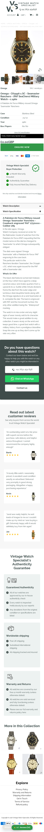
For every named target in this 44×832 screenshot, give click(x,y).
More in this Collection (22, 726)
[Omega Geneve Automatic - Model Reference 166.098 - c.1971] (11, 750)
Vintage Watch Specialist (21, 818)
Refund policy (22, 804)
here (24, 712)
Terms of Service (22, 801)
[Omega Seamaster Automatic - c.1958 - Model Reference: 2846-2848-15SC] (32, 774)
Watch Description (11, 206)
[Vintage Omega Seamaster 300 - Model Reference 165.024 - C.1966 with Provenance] (32, 750)
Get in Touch (22, 798)
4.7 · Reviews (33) (23, 827)
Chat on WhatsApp (24, 378)
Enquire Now (22, 147)
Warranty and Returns (21, 792)
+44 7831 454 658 (23, 369)
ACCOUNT (11, 15)
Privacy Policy (22, 789)
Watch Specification (12, 211)
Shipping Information (22, 795)
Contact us (22, 388)
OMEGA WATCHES (13, 23)
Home (3, 23)
